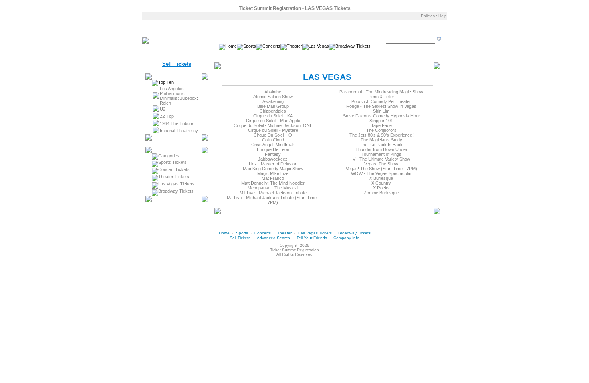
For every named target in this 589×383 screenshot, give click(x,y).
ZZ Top (167, 116)
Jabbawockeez (273, 159)
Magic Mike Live (272, 173)
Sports (242, 233)
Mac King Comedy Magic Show (273, 168)
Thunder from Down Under (381, 149)
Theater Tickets (173, 176)
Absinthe (272, 91)
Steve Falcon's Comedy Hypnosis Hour (381, 115)
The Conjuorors (381, 130)
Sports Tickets (172, 162)
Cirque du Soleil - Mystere (273, 130)
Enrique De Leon (273, 149)
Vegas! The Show (381, 163)
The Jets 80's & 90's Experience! (381, 135)
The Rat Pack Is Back (381, 144)
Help (442, 16)
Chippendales (273, 111)
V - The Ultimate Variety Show (381, 159)
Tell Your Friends (312, 238)
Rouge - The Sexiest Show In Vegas (381, 106)
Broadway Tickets (176, 191)
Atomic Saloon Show (273, 96)
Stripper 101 (381, 120)
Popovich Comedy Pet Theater (381, 101)
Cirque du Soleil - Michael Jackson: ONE (273, 125)
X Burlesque (381, 178)
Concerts (262, 233)
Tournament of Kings (381, 154)
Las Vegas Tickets (176, 183)
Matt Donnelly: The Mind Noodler (273, 183)
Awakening (273, 101)
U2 (162, 109)
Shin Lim (381, 111)
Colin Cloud (273, 139)
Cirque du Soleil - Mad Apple (273, 120)
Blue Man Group (273, 106)
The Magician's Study (381, 139)
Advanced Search (273, 238)
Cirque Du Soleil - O (273, 135)
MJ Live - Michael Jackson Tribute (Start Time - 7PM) (273, 200)
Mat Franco (273, 178)
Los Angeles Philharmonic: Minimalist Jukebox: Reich (179, 95)
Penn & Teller (381, 96)
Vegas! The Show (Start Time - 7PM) (381, 168)
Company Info (346, 238)
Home (224, 233)
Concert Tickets (174, 169)
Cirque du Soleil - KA (273, 115)
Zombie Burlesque (381, 192)
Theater (284, 233)
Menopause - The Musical (273, 187)
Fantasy (273, 154)
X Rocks (381, 187)
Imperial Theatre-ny (179, 130)
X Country (381, 183)
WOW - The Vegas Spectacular (381, 173)
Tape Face (381, 125)
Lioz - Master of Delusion (273, 163)
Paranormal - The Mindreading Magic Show (381, 91)
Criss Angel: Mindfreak (273, 144)
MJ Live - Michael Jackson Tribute (273, 192)
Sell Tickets (176, 64)
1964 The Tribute (176, 123)
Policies (428, 16)
